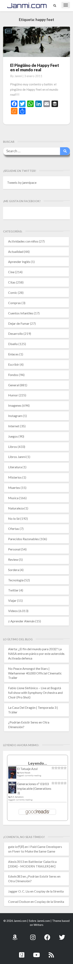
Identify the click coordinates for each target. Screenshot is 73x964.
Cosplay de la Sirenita (49, 891)
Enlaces (13, 354)
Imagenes (14, 405)
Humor (13, 395)
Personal (14, 549)
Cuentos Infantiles (20, 313)
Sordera (13, 570)
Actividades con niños (23, 241)
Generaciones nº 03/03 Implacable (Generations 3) (34, 788)
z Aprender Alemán (21, 621)
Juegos (13, 436)
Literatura (15, 467)
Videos (13, 611)
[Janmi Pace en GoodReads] (21, 953)
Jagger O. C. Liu (19, 891)
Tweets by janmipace (21, 182)
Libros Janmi (17, 457)
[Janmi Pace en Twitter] (62, 935)
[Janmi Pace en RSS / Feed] (51, 953)
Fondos (13, 375)
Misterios (15, 477)
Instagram (15, 416)
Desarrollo (15, 333)
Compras (14, 303)
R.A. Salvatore (17, 797)
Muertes (14, 487)
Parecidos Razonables (23, 539)
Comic (12, 292)
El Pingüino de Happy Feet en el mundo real (34, 67)
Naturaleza (16, 508)
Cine (11, 272)
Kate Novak (25, 772)
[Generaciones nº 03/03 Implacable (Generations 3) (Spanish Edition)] (12, 789)
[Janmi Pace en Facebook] (47, 935)
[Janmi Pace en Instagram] (33, 935)
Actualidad (15, 251)
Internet (13, 426)
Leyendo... (37, 763)
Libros (12, 446)
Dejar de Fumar (18, 323)
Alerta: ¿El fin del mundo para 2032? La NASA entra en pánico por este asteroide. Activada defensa (36, 653)
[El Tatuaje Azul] (12, 774)
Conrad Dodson (19, 901)
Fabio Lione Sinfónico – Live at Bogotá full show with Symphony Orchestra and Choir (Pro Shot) (35, 692)
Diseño (13, 344)
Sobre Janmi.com (39, 920)
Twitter (13, 590)
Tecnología (16, 580)
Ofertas (13, 528)
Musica (13, 498)
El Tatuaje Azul (27, 769)
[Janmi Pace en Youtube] (36, 953)
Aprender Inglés (19, 262)
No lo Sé (14, 518)
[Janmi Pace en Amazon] (15, 935)
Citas (11, 282)
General (13, 385)
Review (13, 559)
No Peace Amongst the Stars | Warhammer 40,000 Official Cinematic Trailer (35, 673)
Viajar (12, 600)
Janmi (18, 76)
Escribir (13, 364)
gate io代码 (16, 846)
